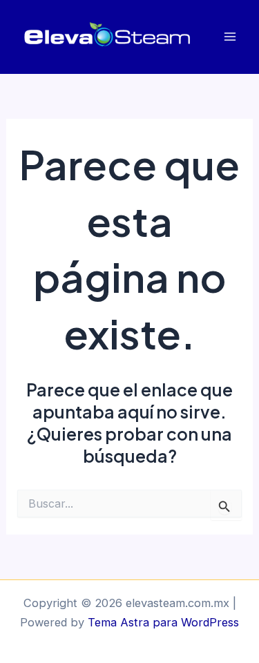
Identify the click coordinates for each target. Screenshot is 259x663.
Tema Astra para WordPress (163, 622)
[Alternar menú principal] (229, 36)
